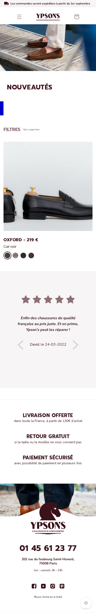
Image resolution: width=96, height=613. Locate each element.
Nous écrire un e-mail (48, 597)
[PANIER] (77, 17)
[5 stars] (48, 299)
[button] (19, 17)
